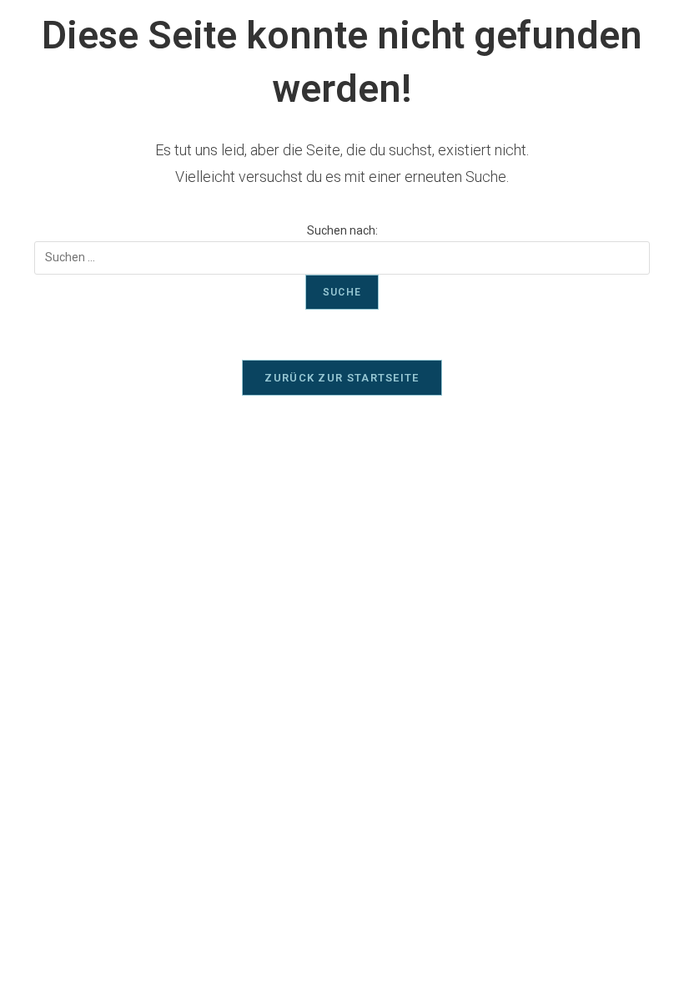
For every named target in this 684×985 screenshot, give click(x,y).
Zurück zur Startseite (341, 377)
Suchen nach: (342, 230)
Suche (342, 292)
